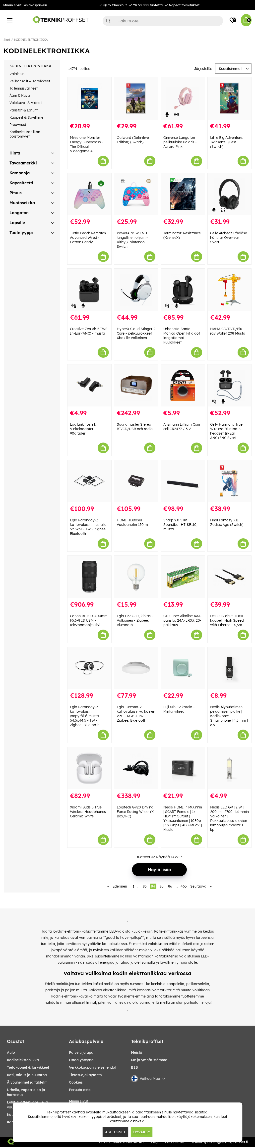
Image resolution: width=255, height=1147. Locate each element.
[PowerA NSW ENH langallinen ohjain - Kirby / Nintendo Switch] (136, 194)
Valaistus (16, 74)
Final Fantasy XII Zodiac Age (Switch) (226, 522)
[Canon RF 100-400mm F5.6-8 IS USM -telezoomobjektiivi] (89, 577)
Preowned (17, 124)
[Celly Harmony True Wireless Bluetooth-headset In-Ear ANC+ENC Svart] (229, 385)
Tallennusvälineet (23, 88)
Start (6, 40)
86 (170, 886)
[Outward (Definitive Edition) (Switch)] (136, 98)
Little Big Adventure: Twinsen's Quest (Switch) (226, 142)
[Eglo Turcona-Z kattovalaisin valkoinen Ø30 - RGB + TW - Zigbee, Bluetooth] (136, 668)
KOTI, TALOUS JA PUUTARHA (27, 1075)
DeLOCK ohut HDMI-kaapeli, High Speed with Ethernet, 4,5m (227, 620)
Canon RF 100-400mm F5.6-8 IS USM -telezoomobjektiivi (89, 620)
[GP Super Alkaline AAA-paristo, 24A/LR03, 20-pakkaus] (182, 577)
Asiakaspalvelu (35, 5)
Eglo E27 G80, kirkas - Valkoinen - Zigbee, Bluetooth (135, 620)
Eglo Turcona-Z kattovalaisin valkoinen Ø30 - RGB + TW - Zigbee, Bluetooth (136, 714)
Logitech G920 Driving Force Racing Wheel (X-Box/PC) (136, 811)
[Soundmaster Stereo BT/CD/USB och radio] (136, 385)
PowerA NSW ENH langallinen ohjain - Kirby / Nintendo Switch (132, 240)
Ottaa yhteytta (81, 1060)
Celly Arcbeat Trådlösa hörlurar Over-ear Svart (228, 237)
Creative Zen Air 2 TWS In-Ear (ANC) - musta (89, 331)
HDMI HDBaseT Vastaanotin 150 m (132, 522)
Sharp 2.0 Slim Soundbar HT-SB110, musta (180, 524)
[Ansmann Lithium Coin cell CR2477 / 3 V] (182, 385)
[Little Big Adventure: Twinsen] (229, 98)
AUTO (11, 1052)
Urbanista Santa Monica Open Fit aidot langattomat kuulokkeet (181, 336)
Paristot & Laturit (23, 110)
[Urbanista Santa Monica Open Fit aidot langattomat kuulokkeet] (182, 290)
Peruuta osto (80, 1090)
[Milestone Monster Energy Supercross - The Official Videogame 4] (89, 98)
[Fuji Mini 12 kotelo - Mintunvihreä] (182, 668)
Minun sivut (12, 5)
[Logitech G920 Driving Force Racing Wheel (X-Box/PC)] (136, 768)
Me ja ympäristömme (149, 1060)
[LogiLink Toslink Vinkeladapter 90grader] (89, 385)
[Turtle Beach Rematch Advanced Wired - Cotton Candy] (89, 194)
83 (144, 886)
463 (184, 886)
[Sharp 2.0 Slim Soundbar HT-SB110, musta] (182, 481)
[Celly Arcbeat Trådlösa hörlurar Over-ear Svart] (229, 194)
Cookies (76, 1082)
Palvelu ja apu (81, 1052)
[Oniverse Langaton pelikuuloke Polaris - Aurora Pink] (182, 98)
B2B (134, 1067)
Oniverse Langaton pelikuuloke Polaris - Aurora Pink (180, 142)
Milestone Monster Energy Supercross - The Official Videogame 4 (86, 144)
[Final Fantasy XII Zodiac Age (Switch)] (229, 481)
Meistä (136, 1052)
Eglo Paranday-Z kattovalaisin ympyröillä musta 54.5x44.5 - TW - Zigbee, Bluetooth (84, 716)
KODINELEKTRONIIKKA (31, 40)
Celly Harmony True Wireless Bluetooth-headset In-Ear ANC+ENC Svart (226, 431)
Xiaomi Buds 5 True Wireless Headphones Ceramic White (88, 811)
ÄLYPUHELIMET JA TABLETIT (27, 1082)
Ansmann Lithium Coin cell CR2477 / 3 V (181, 426)
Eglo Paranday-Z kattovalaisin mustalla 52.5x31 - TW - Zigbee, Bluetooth (88, 527)
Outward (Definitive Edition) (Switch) (133, 139)
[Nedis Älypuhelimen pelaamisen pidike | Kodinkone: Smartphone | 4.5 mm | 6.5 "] (229, 668)
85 (162, 886)
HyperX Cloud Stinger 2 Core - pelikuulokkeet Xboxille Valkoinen (136, 333)
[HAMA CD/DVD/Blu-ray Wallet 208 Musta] (229, 290)
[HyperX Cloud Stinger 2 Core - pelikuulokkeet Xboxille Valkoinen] (136, 290)
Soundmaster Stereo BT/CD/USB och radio (135, 426)
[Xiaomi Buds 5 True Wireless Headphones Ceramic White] (89, 768)
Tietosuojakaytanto (85, 1075)
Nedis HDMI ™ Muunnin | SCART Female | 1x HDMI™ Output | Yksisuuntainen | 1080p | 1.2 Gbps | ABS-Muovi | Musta (182, 818)
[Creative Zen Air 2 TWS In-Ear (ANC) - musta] (89, 290)
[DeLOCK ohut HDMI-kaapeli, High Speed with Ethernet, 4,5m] (229, 577)
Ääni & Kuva (19, 95)
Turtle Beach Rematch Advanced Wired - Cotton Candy (88, 237)
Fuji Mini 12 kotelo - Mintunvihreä (179, 709)
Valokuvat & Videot (25, 102)
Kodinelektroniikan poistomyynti (24, 134)
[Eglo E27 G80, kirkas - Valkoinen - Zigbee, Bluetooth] (136, 577)
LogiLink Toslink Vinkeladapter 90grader (83, 429)
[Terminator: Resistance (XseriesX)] (182, 194)
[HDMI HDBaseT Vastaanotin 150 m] (136, 481)
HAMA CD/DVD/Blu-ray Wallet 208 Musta (227, 331)
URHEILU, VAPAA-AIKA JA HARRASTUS (26, 1092)
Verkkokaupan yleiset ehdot (92, 1067)
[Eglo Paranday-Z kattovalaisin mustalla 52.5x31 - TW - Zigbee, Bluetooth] (89, 481)
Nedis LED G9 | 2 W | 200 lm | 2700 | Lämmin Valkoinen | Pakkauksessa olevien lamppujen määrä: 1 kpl (229, 818)
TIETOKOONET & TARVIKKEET (28, 1067)
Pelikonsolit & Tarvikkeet (29, 81)
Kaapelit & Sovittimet (27, 117)
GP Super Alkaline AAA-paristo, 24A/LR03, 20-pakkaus (182, 620)
